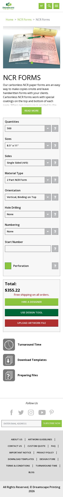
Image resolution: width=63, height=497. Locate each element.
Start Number (14, 242)
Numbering (12, 225)
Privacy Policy (45, 452)
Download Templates (21, 459)
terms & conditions (18, 465)
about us (16, 439)
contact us (15, 445)
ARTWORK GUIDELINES (40, 439)
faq (53, 445)
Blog (31, 472)
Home (9, 19)
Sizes (8, 139)
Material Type (14, 173)
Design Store (47, 459)
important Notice (20, 452)
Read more (32, 110)
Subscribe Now (51, 423)
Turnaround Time (46, 465)
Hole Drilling (13, 207)
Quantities (12, 121)
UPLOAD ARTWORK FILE (31, 322)
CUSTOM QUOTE (36, 445)
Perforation (21, 266)
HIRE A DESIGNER (32, 301)
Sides (8, 156)
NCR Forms (24, 19)
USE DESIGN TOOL (32, 312)
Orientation (12, 190)
